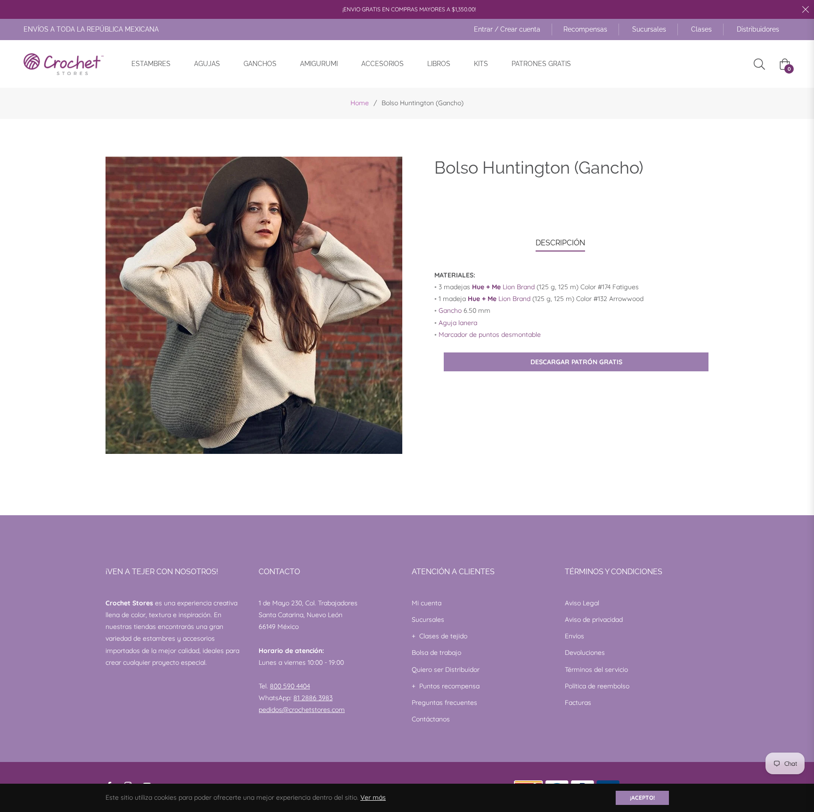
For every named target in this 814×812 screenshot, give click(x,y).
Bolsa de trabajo (436, 652)
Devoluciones (585, 652)
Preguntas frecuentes (444, 702)
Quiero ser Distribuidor (446, 669)
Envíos (574, 636)
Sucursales (649, 29)
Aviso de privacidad (594, 619)
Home (359, 103)
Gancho (450, 310)
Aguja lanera (458, 322)
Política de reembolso (597, 686)
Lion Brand (503, 287)
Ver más (373, 797)
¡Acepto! (642, 797)
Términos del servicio (596, 669)
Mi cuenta (426, 603)
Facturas (578, 702)
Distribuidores (758, 29)
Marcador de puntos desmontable (490, 334)
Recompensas (585, 29)
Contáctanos (431, 719)
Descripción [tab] (560, 242)
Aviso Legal (582, 603)
